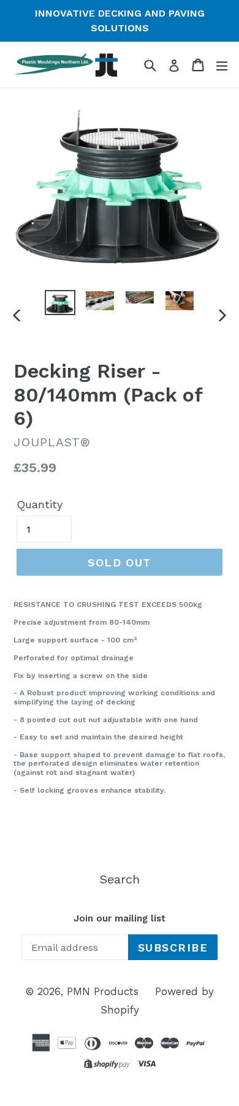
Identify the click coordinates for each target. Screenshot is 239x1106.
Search (120, 879)
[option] (60, 302)
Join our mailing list (119, 918)
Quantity (40, 504)
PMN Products (102, 991)
